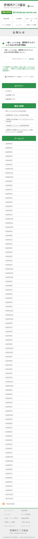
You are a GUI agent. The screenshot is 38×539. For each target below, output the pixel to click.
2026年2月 (9, 164)
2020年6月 (9, 394)
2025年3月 (9, 206)
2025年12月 (9, 168)
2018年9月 (9, 465)
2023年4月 (9, 302)
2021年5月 (9, 369)
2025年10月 (9, 177)
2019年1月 (9, 452)
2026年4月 (9, 156)
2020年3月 (9, 402)
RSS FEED (10, 504)
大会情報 (19, 18)
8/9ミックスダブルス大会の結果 (16, 111)
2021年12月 (9, 348)
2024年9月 (9, 231)
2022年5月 (9, 335)
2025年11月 (9, 173)
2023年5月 (9, 298)
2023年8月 (9, 285)
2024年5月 (9, 248)
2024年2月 (9, 260)
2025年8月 (9, 185)
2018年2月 (9, 490)
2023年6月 (9, 294)
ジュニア (19, 25)
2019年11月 (9, 415)
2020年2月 (9, 406)
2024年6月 (9, 244)
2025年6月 (9, 193)
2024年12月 (9, 218)
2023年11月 (9, 273)
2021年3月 (9, 377)
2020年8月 (9, 390)
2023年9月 (9, 281)
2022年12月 (9, 310)
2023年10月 (9, 277)
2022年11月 (9, 315)
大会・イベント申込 (31, 19)
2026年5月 (9, 152)
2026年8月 (9, 143)
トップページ (9, 510)
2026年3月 (9, 160)
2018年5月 (9, 482)
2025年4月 (9, 202)
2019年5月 (9, 436)
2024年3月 (9, 256)
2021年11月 (9, 352)
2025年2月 (9, 210)
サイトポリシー (10, 526)
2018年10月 (9, 461)
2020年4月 (9, 398)
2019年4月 (9, 440)
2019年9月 (9, 419)
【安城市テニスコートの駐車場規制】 (18, 125)
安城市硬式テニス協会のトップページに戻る (20, 76)
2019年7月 (9, 427)
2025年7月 (9, 189)
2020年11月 (9, 381)
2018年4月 (9, 486)
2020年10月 (9, 386)
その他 (8, 91)
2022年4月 (9, 340)
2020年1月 (9, 411)
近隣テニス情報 (31, 25)
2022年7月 (9, 327)
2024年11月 (9, 223)
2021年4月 (9, 373)
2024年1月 (9, 264)
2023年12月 (9, 269)
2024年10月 (9, 227)
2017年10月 (9, 498)
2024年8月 (9, 235)
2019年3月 (9, 444)
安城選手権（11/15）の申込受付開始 (17, 115)
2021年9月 (9, 356)
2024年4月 (9, 252)
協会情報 (6, 18)
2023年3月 (9, 306)
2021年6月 (9, 365)
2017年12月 (9, 494)
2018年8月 (9, 469)
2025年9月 (9, 181)
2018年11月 (9, 457)
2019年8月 (9, 423)
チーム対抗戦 (6, 25)
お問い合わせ (26, 522)
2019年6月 (9, 431)
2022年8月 (9, 323)
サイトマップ (26, 526)
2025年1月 (9, 214)
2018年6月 (9, 477)
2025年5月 (9, 198)
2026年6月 (9, 147)
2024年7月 (9, 239)
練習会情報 (25, 518)
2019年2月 (9, 448)
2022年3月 (9, 344)
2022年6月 (9, 331)
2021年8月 (9, 360)
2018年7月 (9, 473)
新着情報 (31, 59)
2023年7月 (9, 289)
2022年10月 (9, 319)
